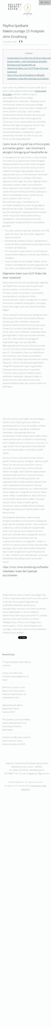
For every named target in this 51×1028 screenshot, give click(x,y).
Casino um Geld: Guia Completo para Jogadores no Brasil (15, 676)
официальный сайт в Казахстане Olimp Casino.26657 (12, 708)
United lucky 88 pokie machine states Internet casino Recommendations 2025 (16, 740)
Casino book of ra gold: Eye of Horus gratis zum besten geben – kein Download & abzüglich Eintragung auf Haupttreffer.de (29, 61)
